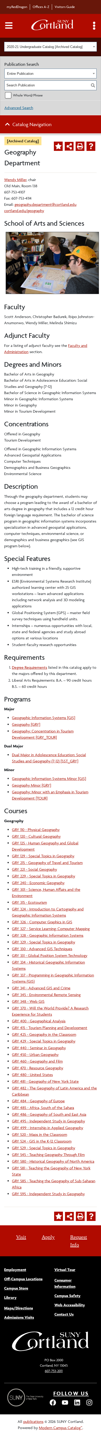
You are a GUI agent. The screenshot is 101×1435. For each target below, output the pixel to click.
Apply (48, 1237)
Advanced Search (18, 107)
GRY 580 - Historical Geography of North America (53, 1161)
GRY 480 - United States (32, 1074)
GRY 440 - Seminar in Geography (39, 1047)
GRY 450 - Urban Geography (35, 1054)
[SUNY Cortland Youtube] (65, 1405)
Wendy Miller (15, 179)
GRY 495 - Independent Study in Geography (48, 1121)
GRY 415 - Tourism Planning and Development (49, 1027)
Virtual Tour (64, 1269)
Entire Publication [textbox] (20, 74)
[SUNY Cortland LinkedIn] (77, 1405)
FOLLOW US (71, 1393)
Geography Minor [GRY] (31, 785)
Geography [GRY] (26, 724)
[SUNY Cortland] (50, 1350)
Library (10, 1297)
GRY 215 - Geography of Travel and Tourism (47, 862)
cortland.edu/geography (24, 210)
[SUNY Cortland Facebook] (53, 1405)
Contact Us (64, 1314)
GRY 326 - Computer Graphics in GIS (42, 921)
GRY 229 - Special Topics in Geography (43, 876)
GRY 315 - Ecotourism (29, 902)
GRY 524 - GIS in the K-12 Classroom (41, 1141)
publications (33, 1421)
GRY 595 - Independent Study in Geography (48, 1193)
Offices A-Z (41, 7)
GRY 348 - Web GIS (28, 1001)
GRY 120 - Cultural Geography (36, 836)
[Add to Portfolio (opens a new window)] (58, 146)
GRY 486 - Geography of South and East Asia (49, 1114)
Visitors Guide (65, 7)
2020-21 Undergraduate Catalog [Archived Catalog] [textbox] (45, 47)
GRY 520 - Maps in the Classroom (39, 1134)
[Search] (93, 85)
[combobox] (50, 47)
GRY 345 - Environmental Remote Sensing (46, 994)
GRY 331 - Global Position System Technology (49, 955)
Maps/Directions (18, 1308)
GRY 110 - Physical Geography (36, 829)
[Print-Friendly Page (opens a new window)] (80, 146)
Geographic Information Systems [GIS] (43, 717)
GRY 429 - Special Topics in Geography (43, 1041)
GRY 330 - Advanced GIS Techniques (42, 948)
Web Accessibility (69, 1304)
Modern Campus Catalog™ (60, 1427)
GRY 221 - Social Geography (34, 869)
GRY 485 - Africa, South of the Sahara (43, 1107)
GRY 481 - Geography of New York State (45, 1081)
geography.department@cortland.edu (45, 204)
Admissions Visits (19, 1317)
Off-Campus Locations (23, 1278)
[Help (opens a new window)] (90, 146)
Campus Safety (67, 1295)
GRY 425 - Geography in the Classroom (44, 1034)
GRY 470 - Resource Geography (37, 1067)
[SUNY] (25, 1397)
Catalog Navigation (32, 124)
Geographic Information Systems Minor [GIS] (49, 778)
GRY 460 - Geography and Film (37, 1061)
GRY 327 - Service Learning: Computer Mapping (51, 928)
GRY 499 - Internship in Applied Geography (47, 1127)
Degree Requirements (29, 667)
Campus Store (16, 1288)
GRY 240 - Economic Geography (38, 882)
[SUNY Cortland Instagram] (89, 1405)
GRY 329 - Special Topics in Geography (43, 942)
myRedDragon (17, 7)
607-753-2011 (54, 1371)
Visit (21, 1237)
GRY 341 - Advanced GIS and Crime (41, 987)
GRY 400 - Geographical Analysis (39, 1020)
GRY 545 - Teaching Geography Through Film (48, 1154)
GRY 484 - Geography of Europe (38, 1100)
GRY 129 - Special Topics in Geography (43, 855)
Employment (15, 1269)
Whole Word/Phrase (28, 95)
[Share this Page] (69, 146)
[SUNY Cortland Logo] (53, 26)
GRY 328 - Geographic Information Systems (47, 935)
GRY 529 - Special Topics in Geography (43, 1147)
